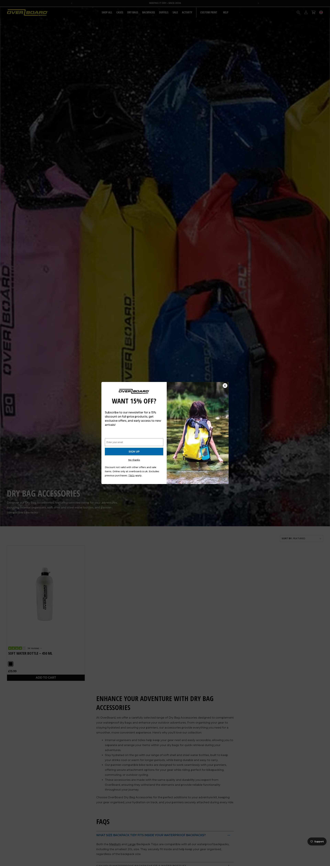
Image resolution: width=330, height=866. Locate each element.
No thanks (134, 459)
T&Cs (131, 475)
